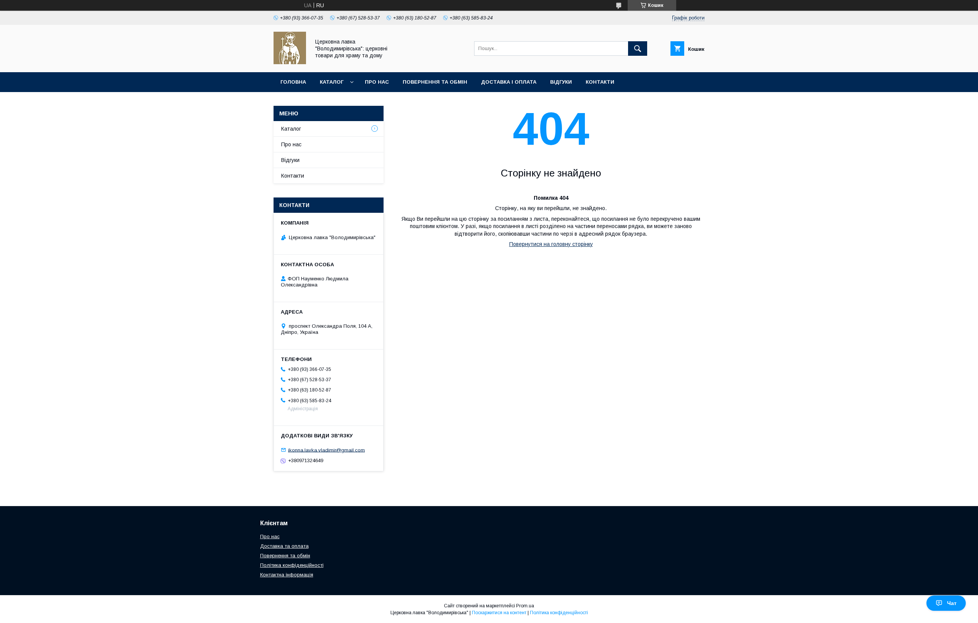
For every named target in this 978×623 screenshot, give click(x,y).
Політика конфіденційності (292, 565)
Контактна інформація (286, 575)
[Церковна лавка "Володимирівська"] (290, 62)
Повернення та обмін (435, 82)
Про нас (377, 82)
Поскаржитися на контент (499, 612)
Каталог (331, 82)
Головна (293, 82)
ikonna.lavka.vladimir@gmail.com (326, 450)
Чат (952, 603)
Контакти (600, 82)
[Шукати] (637, 48)
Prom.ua (525, 605)
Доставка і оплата (508, 82)
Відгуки (561, 82)
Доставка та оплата (284, 546)
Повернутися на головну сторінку (551, 244)
